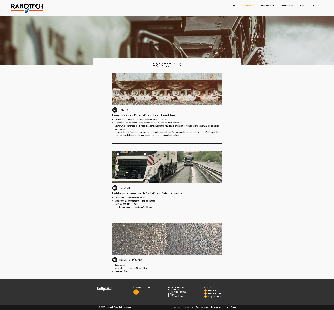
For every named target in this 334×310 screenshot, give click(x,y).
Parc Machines (268, 5)
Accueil (232, 5)
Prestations (248, 5)
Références (287, 5)
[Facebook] (136, 292)
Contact (315, 5)
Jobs (302, 5)
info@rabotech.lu (214, 297)
